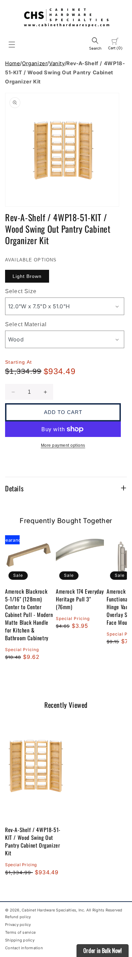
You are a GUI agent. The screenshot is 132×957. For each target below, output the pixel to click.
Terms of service (20, 932)
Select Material (26, 324)
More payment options (63, 445)
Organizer (34, 63)
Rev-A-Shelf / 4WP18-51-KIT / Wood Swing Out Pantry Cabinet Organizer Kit (33, 841)
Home (12, 63)
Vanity (57, 63)
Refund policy (18, 916)
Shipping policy (20, 940)
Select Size (21, 291)
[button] (11, 44)
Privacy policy (18, 924)
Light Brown (27, 276)
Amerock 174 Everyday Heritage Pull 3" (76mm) (80, 599)
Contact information (24, 948)
